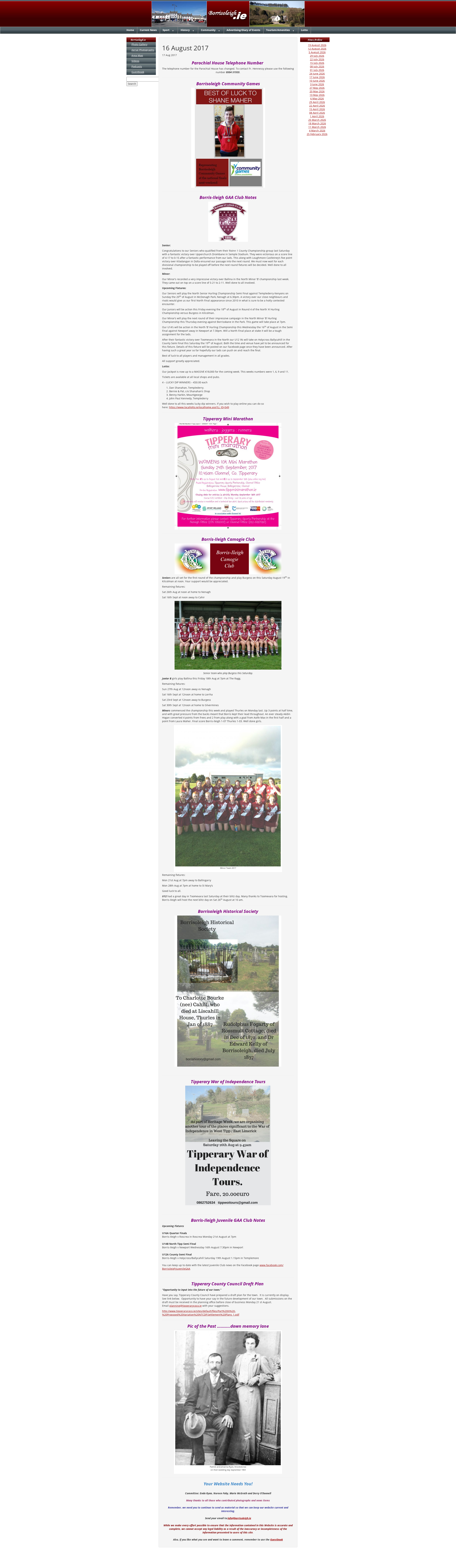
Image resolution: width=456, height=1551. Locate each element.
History (185, 30)
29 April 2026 (317, 102)
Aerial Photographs (142, 50)
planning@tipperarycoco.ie (185, 1305)
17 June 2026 (317, 77)
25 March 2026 (317, 120)
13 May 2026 (317, 95)
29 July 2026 (317, 55)
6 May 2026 (317, 98)
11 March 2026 (317, 127)
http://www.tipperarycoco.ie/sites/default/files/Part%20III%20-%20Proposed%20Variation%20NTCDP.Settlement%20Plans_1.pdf (200, 1312)
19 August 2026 (317, 45)
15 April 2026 (317, 109)
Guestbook (137, 72)
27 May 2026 (317, 88)
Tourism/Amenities (278, 30)
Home (130, 30)
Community (208, 30)
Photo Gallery (139, 44)
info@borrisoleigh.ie (239, 1518)
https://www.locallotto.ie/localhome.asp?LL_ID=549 (199, 407)
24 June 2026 (317, 73)
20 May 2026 (317, 91)
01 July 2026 (317, 70)
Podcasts (136, 66)
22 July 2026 (317, 59)
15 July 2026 (317, 63)
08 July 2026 (317, 66)
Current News (148, 30)
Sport (166, 30)
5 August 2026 (317, 52)
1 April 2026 (317, 116)
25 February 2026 (317, 134)
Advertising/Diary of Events (243, 30)
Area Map (137, 55)
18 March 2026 (317, 123)
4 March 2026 (317, 130)
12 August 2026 (317, 48)
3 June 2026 (317, 84)
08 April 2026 (317, 112)
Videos (135, 61)
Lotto (304, 30)
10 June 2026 (317, 80)
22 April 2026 (317, 105)
